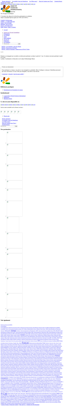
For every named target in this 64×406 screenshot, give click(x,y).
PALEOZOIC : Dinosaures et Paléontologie (37, 381)
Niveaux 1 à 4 (25, 351)
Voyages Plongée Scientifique (37, 375)
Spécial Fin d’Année (30, 403)
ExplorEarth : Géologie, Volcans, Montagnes (41, 388)
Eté (39, 340)
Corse (61, 337)
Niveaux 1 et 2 (31, 351)
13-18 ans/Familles (30, 385)
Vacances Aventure (54, 368)
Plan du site (6, 116)
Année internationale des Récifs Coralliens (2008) (25, 332)
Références (6, 97)
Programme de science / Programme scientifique (18, 357)
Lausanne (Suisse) (38, 347)
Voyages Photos (3, 326)
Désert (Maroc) (18, 391)
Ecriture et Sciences (57, 380)
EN (60, 387)
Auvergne (49, 385)
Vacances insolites (4, 372)
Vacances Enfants (45, 369)
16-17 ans (4, 393)
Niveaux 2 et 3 (42, 351)
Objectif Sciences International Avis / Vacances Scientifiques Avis (18, 353)
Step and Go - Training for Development (29, 404)
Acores (7, 328)
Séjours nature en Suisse (14, 362)
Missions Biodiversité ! (44, 348)
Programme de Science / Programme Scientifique (36, 357)
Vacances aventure (47, 368)
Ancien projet (8, 330)
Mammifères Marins (12, 348)
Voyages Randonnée (4, 327)
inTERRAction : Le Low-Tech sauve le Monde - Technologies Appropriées (19, 400)
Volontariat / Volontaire (28, 375)
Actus (5, 36)
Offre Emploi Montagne (17, 354)
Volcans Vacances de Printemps (9, 375)
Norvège (53, 351)
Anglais (13, 330)
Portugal (53, 355)
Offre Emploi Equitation (8, 354)
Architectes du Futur (34, 333)
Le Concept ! (7, 42)
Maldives (7, 348)
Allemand (38, 328)
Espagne (28, 340)
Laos (32, 347)
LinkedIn (2, 381)
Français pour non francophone (35, 343)
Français (25, 343)
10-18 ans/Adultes (19, 384)
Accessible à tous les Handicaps (20, 1)
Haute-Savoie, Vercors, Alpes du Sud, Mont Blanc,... (20, 381)
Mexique (31, 348)
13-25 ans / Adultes (53, 391)
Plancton (42, 355)
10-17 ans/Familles (12, 384)
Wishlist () (3, 2)
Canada (43, 336)
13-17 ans (7, 385)
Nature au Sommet (51, 350)
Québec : (8, 21)
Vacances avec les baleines (38, 368)
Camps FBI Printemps (31, 336)
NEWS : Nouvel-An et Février (9, 48)
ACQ (23, 328)
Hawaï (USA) (12, 344)
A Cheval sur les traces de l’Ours (14, 327)
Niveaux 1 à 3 (19, 351)
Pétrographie (28, 355)
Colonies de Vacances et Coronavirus (24, 337)
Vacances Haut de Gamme (21, 371)
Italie (34, 346)
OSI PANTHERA (25, 354)
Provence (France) (7, 358)
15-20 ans (59, 391)
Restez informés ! (6, 1)
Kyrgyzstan (10, 347)
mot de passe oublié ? (19, 74)
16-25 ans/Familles (26, 387)
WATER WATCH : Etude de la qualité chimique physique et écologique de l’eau (15, 388)
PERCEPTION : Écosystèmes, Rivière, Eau (44, 378)
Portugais (49, 355)
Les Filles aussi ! (33, 1)
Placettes (39, 355)
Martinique (21, 348)
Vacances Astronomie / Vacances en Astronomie (25, 368)
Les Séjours (7, 35)
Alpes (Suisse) (13, 378)
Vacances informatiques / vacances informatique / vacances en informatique (39, 371)
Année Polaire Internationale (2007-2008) (22, 333)
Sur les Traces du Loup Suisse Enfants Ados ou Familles (53, 365)
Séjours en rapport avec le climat (51, 361)
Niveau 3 (11, 351)
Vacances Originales (19, 372)
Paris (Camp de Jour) (37, 400)
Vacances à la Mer (4, 368)
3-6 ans (9, 378)
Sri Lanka (16, 393)
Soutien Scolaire (47, 364)
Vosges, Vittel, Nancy (22, 393)
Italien (37, 346)
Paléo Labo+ (30, 354)
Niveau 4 (15, 351)
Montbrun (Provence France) (8, 350)
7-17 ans (31, 388)
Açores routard (11, 328)
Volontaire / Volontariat (19, 375)
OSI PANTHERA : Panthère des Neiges (44, 387)
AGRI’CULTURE (8, 401)
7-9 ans (54, 387)
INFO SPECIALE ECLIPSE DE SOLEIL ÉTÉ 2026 (31, 380)
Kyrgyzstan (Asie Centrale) (39, 384)
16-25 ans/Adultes (19, 387)
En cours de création (17, 340)
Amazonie (2, 330)
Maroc (17, 348)
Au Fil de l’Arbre (53, 333)
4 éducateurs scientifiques (48, 380)
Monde (55, 348)
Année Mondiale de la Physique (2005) (8, 333)
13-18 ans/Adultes (23, 385)
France (44, 343)
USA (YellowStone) (45, 393)
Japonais (39, 346)
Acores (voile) (7, 381)
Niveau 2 (8, 351)
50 (61, 391)
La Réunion (14, 347)
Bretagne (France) (4, 336)
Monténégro (16, 350)
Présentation (7, 34)
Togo (49, 381)
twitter (54, 378)
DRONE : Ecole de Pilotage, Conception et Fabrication (34, 399)
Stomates (7, 365)
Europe (41, 340)
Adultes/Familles (30, 328)
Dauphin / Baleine (9, 339)
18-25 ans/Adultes (33, 387)
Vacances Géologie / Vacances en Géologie (8, 371)
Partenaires (6, 41)
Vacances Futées (57, 369)
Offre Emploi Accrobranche (41, 353)
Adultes (25, 328)
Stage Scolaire (3, 365)
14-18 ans (48, 391)
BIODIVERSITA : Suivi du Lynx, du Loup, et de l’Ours (27, 378)
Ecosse (7, 340)
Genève (23, 399)
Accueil (6, 30)
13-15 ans (25, 391)
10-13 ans (11, 391)
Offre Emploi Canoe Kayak (52, 353)
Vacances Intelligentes (11, 372)
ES (30, 393)
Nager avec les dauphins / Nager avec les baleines (39, 350)
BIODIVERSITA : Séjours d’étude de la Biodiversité (10, 397)
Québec (12, 358)
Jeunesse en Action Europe (46, 346)
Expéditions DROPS (56, 340)
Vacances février (51, 369)
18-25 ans (28, 393)
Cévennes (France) (47, 336)
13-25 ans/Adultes (37, 385)
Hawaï (9, 344)
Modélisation (51, 348)
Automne (22, 335)
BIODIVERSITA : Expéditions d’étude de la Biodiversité (30, 397)
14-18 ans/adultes (55, 385)
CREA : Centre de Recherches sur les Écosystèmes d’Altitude (28, 401)
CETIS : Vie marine (17, 399)
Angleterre (18, 330)
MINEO (38, 348)
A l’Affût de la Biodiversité (50, 327)
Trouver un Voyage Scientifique (11, 32)
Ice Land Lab (30, 344)
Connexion (4, 74)
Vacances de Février (23, 369)
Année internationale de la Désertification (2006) (29, 330)
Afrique (34, 328)
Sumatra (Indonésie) (15, 365)
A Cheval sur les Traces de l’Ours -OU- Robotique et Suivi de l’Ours (32, 327)
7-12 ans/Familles (59, 381)
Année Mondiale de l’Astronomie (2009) (41, 332)
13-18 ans (18, 385)
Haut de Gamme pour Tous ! (46, 1)
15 (58, 385)
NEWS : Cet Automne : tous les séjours (11, 46)
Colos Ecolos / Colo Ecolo (42, 337)
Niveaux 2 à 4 (37, 351)
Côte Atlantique (3, 339)
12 (48, 384)
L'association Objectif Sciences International (15, 96)
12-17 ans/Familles (56, 384)
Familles (5, 395)
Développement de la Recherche (43, 339)
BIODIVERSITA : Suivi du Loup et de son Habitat (19, 396)
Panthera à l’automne (37, 354)
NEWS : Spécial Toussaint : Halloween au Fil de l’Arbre (16, 49)
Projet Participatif (49, 357)
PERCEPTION (51, 354)
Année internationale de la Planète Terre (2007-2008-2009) (49, 330)
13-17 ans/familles (12, 385)
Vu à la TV (6, 39)
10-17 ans (7, 384)
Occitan (32, 353)
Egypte (12, 340)
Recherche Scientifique (49, 358)
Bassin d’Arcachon (31, 391)
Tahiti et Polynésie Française (37, 393)
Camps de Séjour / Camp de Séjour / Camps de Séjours (17, 336)
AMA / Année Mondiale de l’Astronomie (53, 328)
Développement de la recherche (31, 339)
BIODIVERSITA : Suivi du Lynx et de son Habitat (37, 396)
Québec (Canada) (10, 393)
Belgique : (7, 24)
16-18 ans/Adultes (9, 387)
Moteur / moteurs (27, 350)
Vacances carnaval (4, 369)
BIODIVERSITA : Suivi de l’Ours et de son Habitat (48, 401)
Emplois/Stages (58, 1)
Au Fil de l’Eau (59, 333)
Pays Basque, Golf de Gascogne (55, 388)
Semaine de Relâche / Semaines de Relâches (26, 362)
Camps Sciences (38, 336)
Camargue (58, 387)
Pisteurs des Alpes (34, 355)
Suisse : (6, 23)
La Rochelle (29, 347)
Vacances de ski (30, 369)
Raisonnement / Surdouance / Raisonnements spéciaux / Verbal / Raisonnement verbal (29, 358)
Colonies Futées (34, 337)
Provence (46, 384)
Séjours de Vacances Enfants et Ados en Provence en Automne (26, 361)
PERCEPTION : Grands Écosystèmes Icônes (54, 396)
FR (20, 377)
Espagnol (35, 340)
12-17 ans (51, 384)
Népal (56, 350)
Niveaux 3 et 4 (49, 351)
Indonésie (35, 344)
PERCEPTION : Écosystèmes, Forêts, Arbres (50, 400)
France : (6, 25)
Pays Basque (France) (45, 354)
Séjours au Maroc (4, 361)
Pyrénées (4, 387)
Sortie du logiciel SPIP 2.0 (39, 364)
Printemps (57, 355)
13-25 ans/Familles (44, 385)
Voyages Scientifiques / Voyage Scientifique (51, 375)
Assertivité (40, 333)
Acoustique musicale (18, 328)
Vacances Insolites (57, 371)
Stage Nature (60, 364)
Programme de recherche (5, 357)
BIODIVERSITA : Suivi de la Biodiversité (13, 380)
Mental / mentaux (26, 348)
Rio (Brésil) (7, 396)
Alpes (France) (43, 328)
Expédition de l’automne (47, 340)
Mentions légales (8, 98)
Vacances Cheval (10, 369)
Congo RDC (49, 337)
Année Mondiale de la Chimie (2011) (56, 332)
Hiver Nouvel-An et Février (23, 344)
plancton (46, 355)
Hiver (16, 344)
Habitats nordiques (4, 344)
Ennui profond (24, 340)
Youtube (42, 380)
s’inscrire (10, 74)
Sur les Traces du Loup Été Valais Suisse (35, 365)
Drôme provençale (52, 339)
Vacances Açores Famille (11, 368)
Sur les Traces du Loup (24, 365)
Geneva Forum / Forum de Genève (9, 404)
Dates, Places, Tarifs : (8, 27)
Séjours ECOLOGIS (41, 361)
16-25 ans (14, 387)
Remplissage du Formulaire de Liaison (13, 90)
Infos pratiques (7, 38)
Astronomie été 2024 (46, 333)
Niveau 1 (4, 351)
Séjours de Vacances (11, 361)
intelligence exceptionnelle (23, 346)
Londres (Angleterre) (46, 347)
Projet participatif (55, 357)
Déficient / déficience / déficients (19, 339)
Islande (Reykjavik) (38, 391)
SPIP (51, 364)
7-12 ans (54, 381)
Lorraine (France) (53, 347)
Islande (29, 346)
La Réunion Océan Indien (21, 347)
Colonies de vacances (13, 337)
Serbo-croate (36, 362)
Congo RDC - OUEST (56, 337)
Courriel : (6, 20)
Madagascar (59, 347)
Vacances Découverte (37, 369)
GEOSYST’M (14, 401)
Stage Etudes (55, 364)
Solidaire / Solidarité (30, 364)
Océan (35, 353)
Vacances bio (60, 368)
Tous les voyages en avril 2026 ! (6, 324)
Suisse (11, 365)
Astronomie (25, 384)
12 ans (14, 391)
